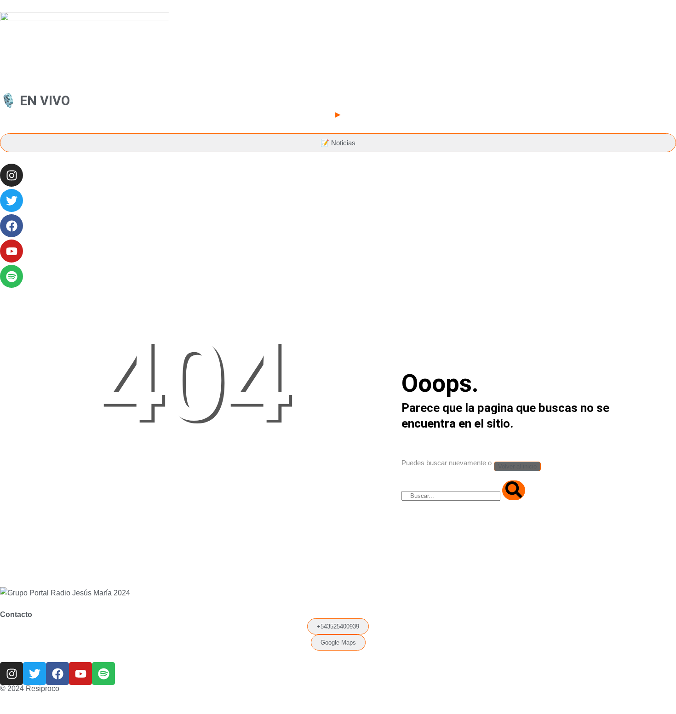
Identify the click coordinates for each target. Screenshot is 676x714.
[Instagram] (11, 175)
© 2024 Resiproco (29, 688)
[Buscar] (513, 490)
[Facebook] (11, 225)
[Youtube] (11, 251)
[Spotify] (11, 276)
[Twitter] (11, 200)
